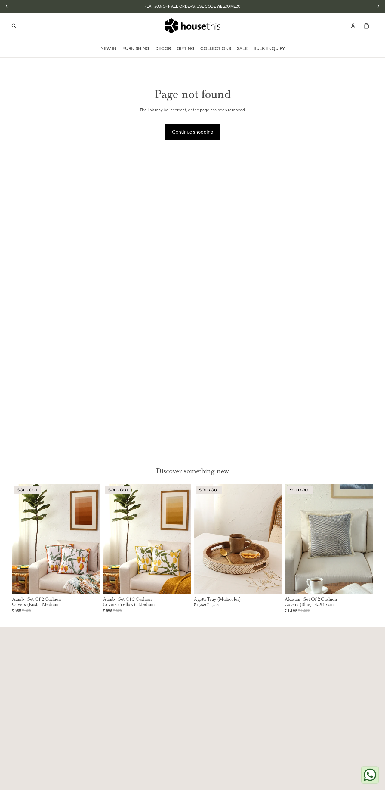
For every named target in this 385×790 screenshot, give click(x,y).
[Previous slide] (21, 539)
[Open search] (13, 25)
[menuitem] (108, 48)
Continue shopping (192, 132)
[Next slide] (91, 539)
